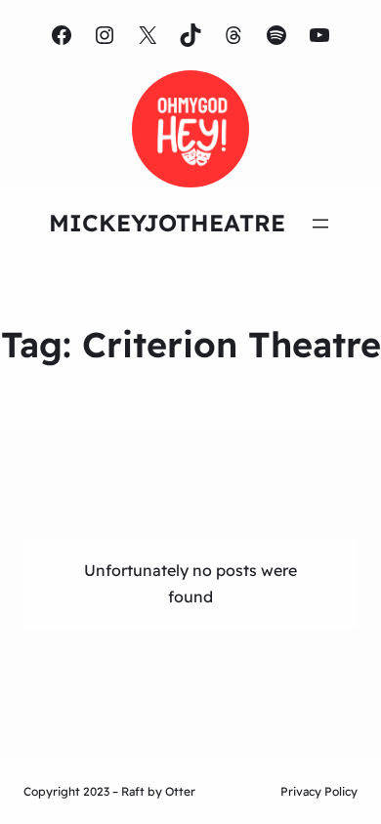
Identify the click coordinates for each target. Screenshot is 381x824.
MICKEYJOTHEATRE (167, 222)
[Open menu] (320, 223)
